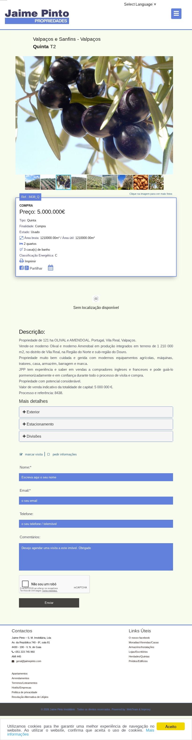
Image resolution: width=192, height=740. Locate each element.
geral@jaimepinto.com (28, 661)
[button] (169, 60)
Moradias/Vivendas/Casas (144, 642)
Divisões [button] (33, 436)
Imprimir (30, 261)
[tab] (96, 412)
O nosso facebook (139, 637)
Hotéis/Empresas (21, 687)
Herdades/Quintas (139, 656)
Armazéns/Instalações (141, 647)
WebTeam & (133, 709)
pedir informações (65, 454)
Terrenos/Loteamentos (24, 682)
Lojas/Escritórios (138, 651)
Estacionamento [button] (40, 424)
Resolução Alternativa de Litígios (30, 697)
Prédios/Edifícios (138, 661)
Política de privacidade (24, 692)
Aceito (170, 726)
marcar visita (34, 454)
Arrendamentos (20, 678)
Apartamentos (20, 673)
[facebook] (22, 268)
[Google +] (27, 268)
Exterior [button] (33, 412)
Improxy (145, 709)
